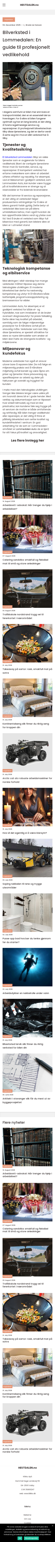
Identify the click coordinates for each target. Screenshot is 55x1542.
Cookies (27, 1523)
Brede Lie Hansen (34, 25)
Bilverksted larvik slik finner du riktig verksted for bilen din (23, 1045)
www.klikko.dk (30, 1493)
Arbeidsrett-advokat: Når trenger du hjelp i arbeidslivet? (27, 507)
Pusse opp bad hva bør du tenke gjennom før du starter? (27, 940)
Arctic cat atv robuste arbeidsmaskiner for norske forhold (27, 780)
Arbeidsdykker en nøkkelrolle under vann (26, 993)
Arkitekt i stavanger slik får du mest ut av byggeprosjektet (26, 1100)
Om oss (27, 1519)
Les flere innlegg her (27, 440)
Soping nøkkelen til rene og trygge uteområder (22, 885)
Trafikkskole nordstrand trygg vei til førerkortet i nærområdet (23, 616)
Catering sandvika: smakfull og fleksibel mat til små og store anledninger (25, 561)
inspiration (9, 19)
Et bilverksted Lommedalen (17, 157)
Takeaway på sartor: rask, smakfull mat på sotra (27, 670)
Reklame (27, 1515)
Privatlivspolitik (31, 1538)
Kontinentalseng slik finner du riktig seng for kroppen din (26, 725)
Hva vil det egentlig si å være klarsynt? (25, 833)
